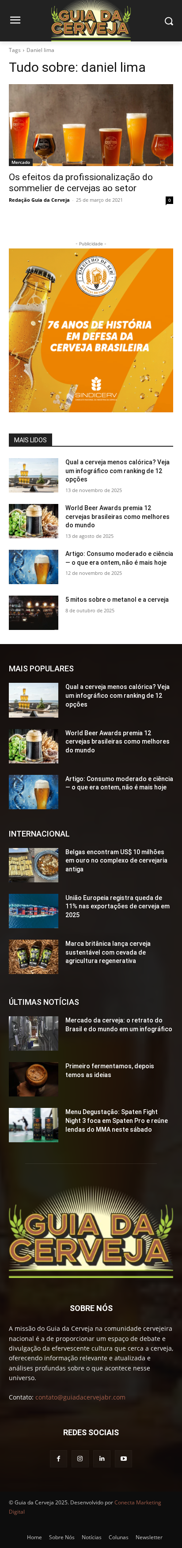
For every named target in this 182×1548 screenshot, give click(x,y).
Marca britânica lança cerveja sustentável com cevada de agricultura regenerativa (108, 952)
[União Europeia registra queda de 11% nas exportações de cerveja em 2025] (33, 911)
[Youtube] (123, 1458)
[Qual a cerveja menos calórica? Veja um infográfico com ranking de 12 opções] (33, 475)
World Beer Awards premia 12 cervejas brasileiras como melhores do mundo (117, 516)
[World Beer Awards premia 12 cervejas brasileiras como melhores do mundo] (33, 521)
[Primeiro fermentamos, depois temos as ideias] (33, 1079)
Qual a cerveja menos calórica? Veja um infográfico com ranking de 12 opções (117, 471)
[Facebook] (58, 1458)
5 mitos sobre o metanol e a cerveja (117, 599)
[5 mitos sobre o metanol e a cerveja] (33, 613)
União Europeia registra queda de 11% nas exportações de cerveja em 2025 (117, 906)
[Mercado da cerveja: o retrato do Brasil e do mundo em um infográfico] (33, 1033)
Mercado (20, 162)
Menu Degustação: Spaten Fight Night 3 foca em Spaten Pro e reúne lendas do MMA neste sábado (116, 1120)
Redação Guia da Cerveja (39, 199)
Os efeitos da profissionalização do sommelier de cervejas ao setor (81, 182)
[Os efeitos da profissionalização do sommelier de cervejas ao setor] (91, 125)
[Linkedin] (101, 1458)
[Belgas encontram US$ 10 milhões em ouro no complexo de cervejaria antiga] (33, 865)
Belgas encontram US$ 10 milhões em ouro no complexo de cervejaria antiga (116, 860)
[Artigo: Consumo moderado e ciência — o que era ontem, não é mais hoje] (33, 567)
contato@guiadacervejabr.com (80, 1397)
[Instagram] (80, 1458)
